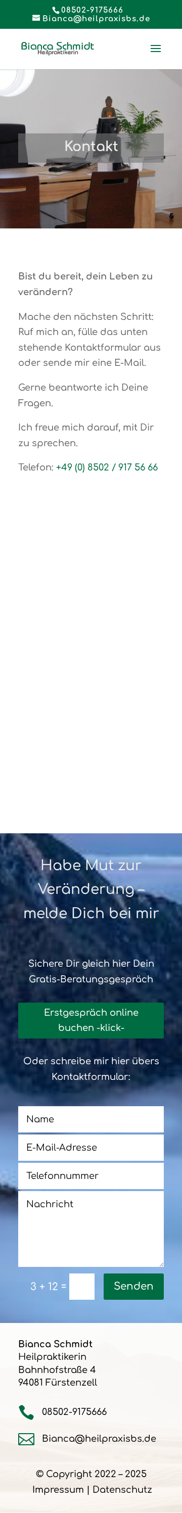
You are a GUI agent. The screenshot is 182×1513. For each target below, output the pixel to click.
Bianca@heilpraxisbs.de (99, 1439)
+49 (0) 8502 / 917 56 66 (107, 467)
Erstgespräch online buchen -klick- (91, 1020)
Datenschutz (122, 1490)
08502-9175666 (92, 10)
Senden (134, 1286)
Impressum (58, 1490)
